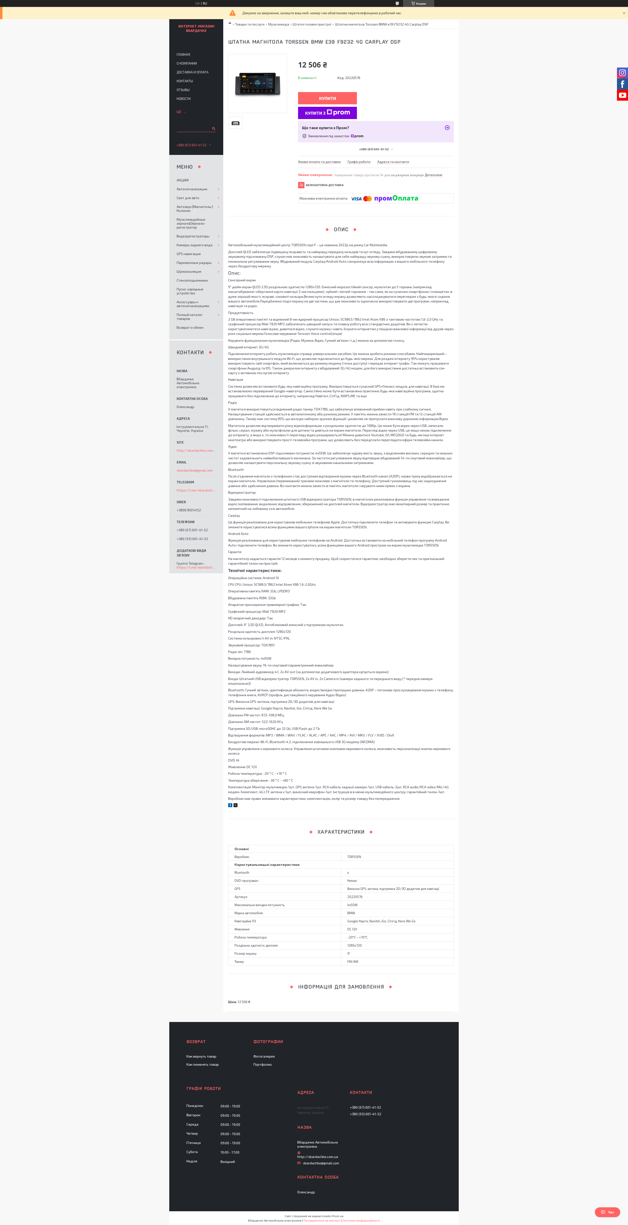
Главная (183, 54)
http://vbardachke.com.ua (196, 450)
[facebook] (230, 806)
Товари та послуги (249, 24)
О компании (187, 63)
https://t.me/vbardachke (196, 490)
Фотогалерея (264, 1056)
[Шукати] (213, 128)
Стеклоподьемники (192, 280)
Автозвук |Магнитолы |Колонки (195, 208)
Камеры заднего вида (194, 245)
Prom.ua (337, 1216)
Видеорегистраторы (193, 236)
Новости (184, 99)
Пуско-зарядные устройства (190, 291)
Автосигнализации (192, 189)
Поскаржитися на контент (322, 1220)
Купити (327, 98)
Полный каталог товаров (190, 317)
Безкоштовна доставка (325, 185)
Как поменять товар (202, 1064)
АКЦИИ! (183, 180)
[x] (235, 806)
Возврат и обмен (190, 327)
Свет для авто (188, 198)
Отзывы (183, 90)
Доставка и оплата (193, 72)
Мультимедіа (278, 24)
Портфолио (262, 1064)
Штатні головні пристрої (312, 24)
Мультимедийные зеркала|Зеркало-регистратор (191, 223)
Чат (611, 1212)
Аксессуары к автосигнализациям (193, 304)
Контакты (185, 81)
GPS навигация (189, 254)
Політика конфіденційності (361, 1220)
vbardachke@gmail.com (195, 470)
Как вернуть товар (201, 1056)
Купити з (315, 113)
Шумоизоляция (189, 271)
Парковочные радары (194, 262)
